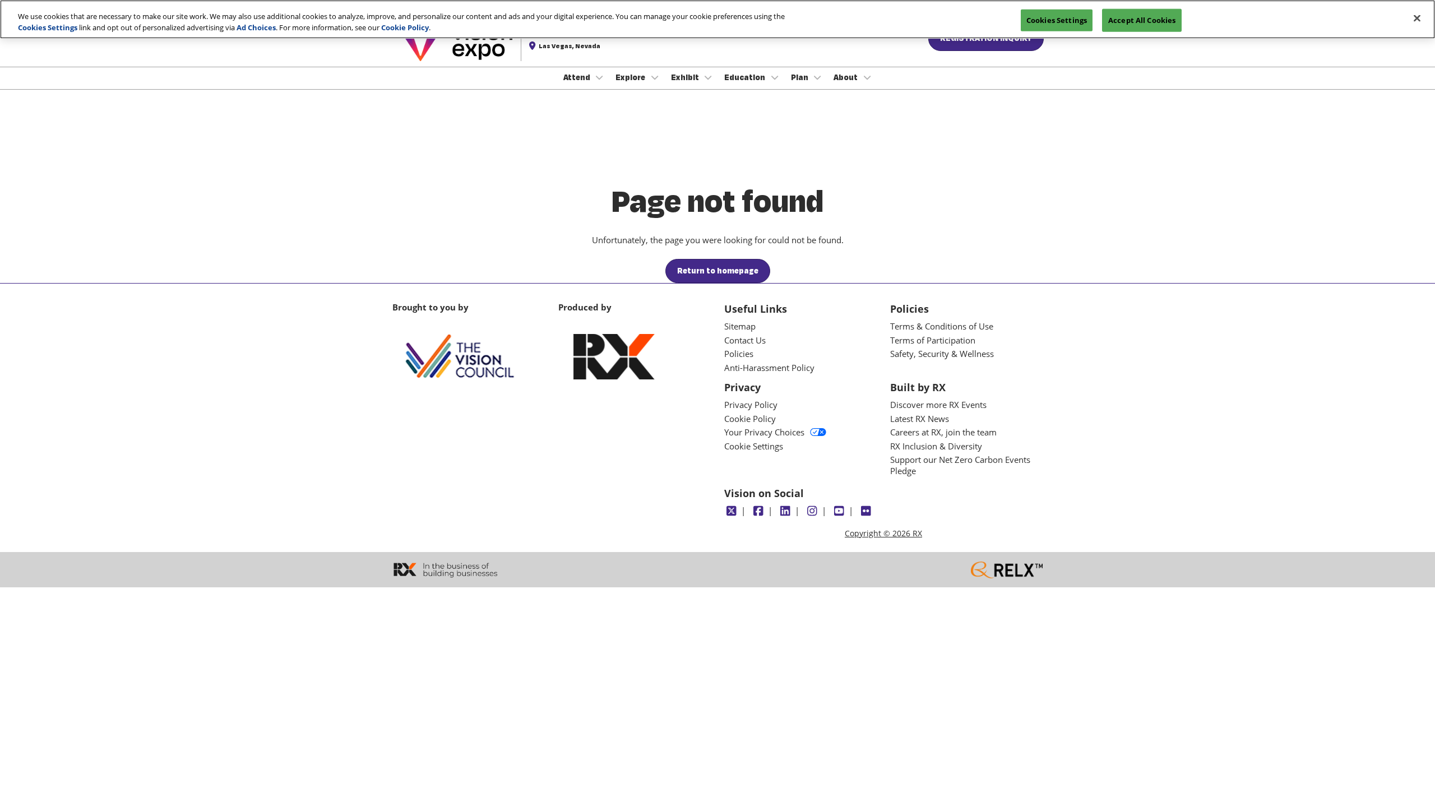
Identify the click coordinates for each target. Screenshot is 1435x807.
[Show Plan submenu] (818, 77)
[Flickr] (866, 511)
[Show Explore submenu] (655, 77)
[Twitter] (731, 511)
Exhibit (686, 77)
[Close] (1417, 18)
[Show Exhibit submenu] (708, 77)
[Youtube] (839, 511)
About (846, 77)
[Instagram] (812, 511)
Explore (631, 77)
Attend (577, 77)
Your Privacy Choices (764, 432)
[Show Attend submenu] (600, 77)
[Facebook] (758, 511)
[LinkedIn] (785, 511)
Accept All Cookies (1141, 20)
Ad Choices (256, 27)
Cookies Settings (47, 27)
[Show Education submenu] (775, 77)
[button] (717, 271)
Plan (800, 77)
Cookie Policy (405, 27)
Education (745, 77)
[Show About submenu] (867, 77)
